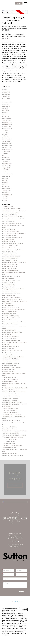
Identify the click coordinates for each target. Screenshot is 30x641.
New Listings (6, 94)
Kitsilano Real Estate (8, 305)
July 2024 (5, 153)
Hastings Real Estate (8, 287)
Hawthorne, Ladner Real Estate (11, 293)
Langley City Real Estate (9, 311)
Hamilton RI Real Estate (9, 285)
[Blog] (19, 541)
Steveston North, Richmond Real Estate (17, 28)
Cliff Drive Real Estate (8, 241)
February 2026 (6, 118)
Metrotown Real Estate (9, 320)
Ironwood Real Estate (8, 295)
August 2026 (6, 106)
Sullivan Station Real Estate (10, 400)
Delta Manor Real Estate (9, 254)
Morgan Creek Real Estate (10, 324)
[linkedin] (16, 541)
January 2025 (6, 141)
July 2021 (5, 197)
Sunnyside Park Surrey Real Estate (12, 402)
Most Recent (6, 104)
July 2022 (5, 178)
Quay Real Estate (7, 355)
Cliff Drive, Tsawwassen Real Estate (12, 243)
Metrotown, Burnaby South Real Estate (13, 322)
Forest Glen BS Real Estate (10, 264)
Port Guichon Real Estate (9, 353)
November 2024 (7, 145)
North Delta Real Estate (9, 338)
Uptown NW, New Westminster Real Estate (14, 431)
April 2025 (5, 137)
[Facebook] (10, 541)
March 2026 (6, 116)
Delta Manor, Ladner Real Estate (11, 256)
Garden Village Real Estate (10, 270)
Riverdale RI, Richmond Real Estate (12, 367)
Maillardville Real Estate (9, 313)
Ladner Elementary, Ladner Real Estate (13, 309)
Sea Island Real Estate (8, 371)
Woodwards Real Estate (9, 453)
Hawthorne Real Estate (9, 291)
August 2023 (6, 168)
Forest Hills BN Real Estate (10, 266)
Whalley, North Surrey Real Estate (12, 445)
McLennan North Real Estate (10, 316)
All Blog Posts (6, 92)
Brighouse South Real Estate (10, 231)
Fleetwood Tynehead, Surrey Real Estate (14, 262)
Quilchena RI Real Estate (9, 361)
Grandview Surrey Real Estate (11, 276)
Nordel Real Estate (7, 334)
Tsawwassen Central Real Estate (11, 414)
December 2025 (7, 122)
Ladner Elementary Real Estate (11, 307)
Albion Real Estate (7, 206)
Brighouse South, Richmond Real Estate (13, 233)
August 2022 (6, 176)
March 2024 (6, 157)
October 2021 (6, 192)
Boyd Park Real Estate (8, 221)
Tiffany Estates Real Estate (10, 412)
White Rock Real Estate (9, 447)
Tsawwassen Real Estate (9, 427)
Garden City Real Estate (9, 268)
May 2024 (5, 155)
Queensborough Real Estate (10, 359)
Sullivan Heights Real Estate (10, 398)
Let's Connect (15, 485)
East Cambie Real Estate (9, 260)
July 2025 (5, 131)
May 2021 (5, 201)
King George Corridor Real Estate (12, 299)
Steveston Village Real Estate (11, 396)
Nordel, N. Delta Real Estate (10, 336)
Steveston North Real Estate (10, 390)
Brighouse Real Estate (8, 229)
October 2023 (6, 166)
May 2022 (5, 182)
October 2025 (6, 127)
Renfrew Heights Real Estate (10, 363)
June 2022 (5, 180)
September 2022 (7, 174)
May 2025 (5, 135)
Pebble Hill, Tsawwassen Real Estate (12, 351)
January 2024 (6, 162)
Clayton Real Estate (8, 239)
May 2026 (5, 112)
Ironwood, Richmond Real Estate (11, 297)
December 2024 (7, 143)
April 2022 (5, 184)
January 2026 (6, 120)
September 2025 (7, 129)
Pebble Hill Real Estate (8, 348)
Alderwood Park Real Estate (10, 213)
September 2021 (7, 194)
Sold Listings (6, 98)
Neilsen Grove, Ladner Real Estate (12, 332)
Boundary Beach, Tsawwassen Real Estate (14, 219)
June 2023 (5, 170)
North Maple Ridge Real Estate (11, 340)
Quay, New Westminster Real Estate (12, 357)
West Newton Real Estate (9, 441)
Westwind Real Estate (8, 443)
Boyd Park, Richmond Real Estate (11, 223)
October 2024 (6, 147)
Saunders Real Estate (8, 369)
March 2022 (5, 186)
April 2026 (5, 114)
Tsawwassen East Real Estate (11, 421)
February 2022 (6, 188)
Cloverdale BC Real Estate (10, 246)
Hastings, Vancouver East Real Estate (13, 289)
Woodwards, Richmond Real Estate (12, 456)
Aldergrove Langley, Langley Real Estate (14, 211)
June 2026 (5, 110)
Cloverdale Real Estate (9, 248)
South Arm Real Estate (9, 377)
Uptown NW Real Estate (9, 429)
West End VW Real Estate (9, 439)
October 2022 (6, 172)
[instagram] (13, 541)
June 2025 (5, 133)
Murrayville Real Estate (9, 330)
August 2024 (6, 151)
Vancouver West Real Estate (10, 433)
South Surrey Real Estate (9, 381)
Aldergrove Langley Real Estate (11, 209)
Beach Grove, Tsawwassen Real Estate (13, 217)
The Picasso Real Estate (9, 410)
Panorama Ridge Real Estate (10, 346)
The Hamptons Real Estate (10, 408)
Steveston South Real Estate (10, 394)
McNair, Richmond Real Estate (11, 318)
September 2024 (7, 149)
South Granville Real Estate (10, 379)
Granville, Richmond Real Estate (11, 281)
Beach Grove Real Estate (9, 215)
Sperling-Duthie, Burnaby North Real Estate (15, 388)
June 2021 (5, 199)
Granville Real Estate (8, 278)
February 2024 (6, 159)
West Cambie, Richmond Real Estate (12, 437)
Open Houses (6, 96)
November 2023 (7, 164)
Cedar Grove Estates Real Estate (12, 237)
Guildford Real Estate (8, 283)
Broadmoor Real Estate (9, 235)
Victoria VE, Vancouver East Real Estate (14, 435)
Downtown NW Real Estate (10, 258)
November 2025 (7, 124)
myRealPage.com (18, 602)
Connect (19, 3)
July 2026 (5, 108)
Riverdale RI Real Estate (9, 365)
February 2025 (6, 139)
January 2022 (6, 190)
